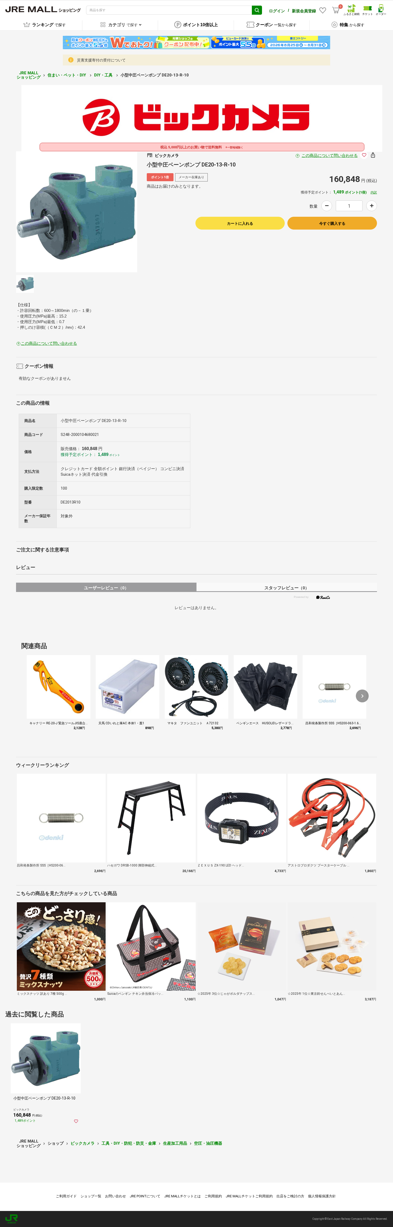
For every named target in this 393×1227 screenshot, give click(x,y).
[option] (76, 211)
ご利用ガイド (66, 1196)
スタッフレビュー (286, 587)
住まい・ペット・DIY (67, 75)
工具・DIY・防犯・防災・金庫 (129, 1143)
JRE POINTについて (145, 1196)
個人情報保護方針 (322, 1196)
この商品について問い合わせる (330, 155)
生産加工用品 (175, 1143)
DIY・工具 (104, 75)
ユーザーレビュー (106, 587)
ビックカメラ (83, 1143)
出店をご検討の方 (290, 1196)
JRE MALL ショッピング (29, 75)
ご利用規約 (213, 1196)
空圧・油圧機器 (208, 1143)
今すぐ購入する (332, 223)
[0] (336, 10)
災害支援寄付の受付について (101, 60)
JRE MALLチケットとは (182, 1196)
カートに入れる (240, 223)
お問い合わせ (115, 1196)
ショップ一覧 (90, 1196)
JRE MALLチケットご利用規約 (249, 1196)
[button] (362, 696)
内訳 (374, 192)
